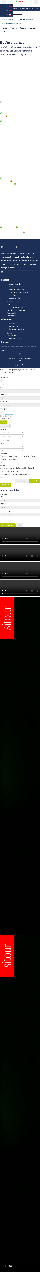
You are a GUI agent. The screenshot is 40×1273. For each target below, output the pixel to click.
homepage (21, 19)
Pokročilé (6, 426)
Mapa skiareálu (14, 298)
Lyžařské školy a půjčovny (18, 292)
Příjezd (2, 387)
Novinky (12, 323)
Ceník (11, 287)
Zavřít (19, 525)
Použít (3, 422)
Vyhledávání (5, 485)
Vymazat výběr (22, 481)
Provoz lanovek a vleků (17, 290)
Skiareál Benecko (15, 284)
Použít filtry (34, 481)
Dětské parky (13, 295)
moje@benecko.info (20, 365)
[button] (2, 463)
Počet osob (4, 401)
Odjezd (3, 394)
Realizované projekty (16, 329)
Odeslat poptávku (7, 525)
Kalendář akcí (13, 326)
